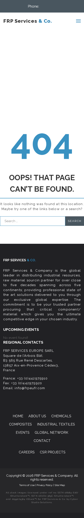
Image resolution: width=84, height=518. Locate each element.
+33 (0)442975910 (32, 378)
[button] (48, 6)
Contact (42, 441)
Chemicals (61, 416)
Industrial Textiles (56, 424)
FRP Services (27, 21)
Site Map (59, 485)
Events (23, 432)
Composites (20, 424)
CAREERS (27, 452)
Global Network (51, 432)
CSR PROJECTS (52, 452)
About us (37, 416)
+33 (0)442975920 (26, 383)
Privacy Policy (45, 485)
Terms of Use (27, 485)
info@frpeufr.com (30, 388)
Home (18, 416)
